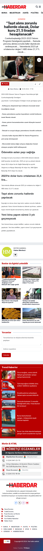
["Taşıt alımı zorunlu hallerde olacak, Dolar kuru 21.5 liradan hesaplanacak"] (21, 68)
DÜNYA (34, 529)
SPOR (27, 529)
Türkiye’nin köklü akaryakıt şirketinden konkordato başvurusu (31, 302)
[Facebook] (16, 503)
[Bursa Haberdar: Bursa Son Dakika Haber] (13, 7)
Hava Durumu (8, 509)
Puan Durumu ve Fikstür (12, 514)
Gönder (6, 355)
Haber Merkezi (14, 89)
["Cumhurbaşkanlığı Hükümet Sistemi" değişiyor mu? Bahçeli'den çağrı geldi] (11, 272)
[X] (19, 503)
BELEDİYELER (15, 13)
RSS (7, 541)
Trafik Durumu (9, 511)
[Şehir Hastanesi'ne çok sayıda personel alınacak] (31, 313)
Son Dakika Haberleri (11, 518)
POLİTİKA (34, 13)
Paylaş (6, 84)
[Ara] (37, 7)
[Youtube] (27, 503)
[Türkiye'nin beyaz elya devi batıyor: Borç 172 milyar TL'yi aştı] (31, 272)
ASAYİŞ (25, 13)
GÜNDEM (21, 19)
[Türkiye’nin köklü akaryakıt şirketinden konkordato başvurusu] (31, 294)
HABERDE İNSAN (18, 531)
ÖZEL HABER (7, 529)
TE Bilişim (27, 548)
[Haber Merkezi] (7, 252)
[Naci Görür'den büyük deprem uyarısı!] (11, 294)
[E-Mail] (15, 255)
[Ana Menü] (40, 7)
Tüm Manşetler (9, 516)
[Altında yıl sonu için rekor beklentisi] (11, 313)
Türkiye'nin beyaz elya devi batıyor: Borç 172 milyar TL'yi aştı (30, 281)
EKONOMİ (18, 529)
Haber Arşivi (8, 521)
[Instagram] (23, 503)
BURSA (4, 13)
